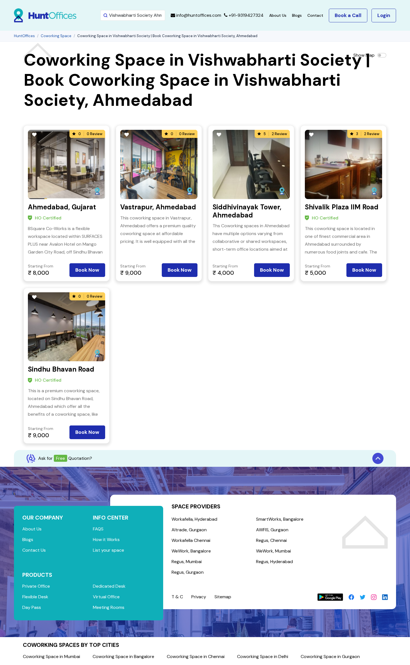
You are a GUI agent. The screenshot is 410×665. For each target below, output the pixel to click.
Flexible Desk (35, 597)
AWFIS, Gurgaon (272, 530)
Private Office (36, 586)
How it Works (106, 539)
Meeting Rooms (108, 607)
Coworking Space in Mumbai (51, 656)
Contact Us (34, 550)
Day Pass (31, 607)
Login (383, 15)
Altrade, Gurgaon (189, 530)
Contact (315, 15)
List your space (108, 550)
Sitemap (222, 597)
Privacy (198, 597)
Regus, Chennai (271, 540)
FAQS (98, 529)
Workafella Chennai (191, 540)
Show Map (364, 55)
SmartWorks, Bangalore (279, 519)
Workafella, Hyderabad (194, 519)
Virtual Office (106, 597)
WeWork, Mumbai (273, 551)
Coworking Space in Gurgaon (330, 656)
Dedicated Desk (109, 586)
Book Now (87, 270)
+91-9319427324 (246, 15)
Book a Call (348, 15)
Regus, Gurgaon (188, 572)
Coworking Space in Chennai (196, 656)
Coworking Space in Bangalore (123, 656)
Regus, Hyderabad (274, 561)
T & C (177, 597)
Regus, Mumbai (187, 561)
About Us (277, 15)
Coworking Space (56, 36)
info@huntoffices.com (198, 15)
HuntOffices (24, 36)
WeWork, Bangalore (191, 551)
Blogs (297, 15)
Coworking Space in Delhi (262, 656)
